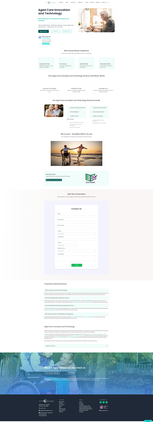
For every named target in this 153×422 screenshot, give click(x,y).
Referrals (98, 2)
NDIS (67, 2)
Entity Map (81, 411)
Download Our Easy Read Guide (54, 180)
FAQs (60, 407)
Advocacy (81, 403)
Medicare (80, 2)
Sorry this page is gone (76, 149)
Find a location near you (52, 373)
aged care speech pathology (87, 302)
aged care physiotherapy (75, 316)
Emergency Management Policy (85, 407)
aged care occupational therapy (77, 335)
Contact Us (103, 2)
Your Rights (81, 404)
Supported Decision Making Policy (85, 408)
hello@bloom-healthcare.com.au (46, 410)
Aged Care (73, 2)
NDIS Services (61, 401)
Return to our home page (76, 157)
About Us (61, 2)
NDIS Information (62, 408)
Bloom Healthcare (46, 36)
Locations (92, 2)
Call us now (67, 31)
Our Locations (61, 404)
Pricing (86, 2)
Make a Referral (43, 31)
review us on (45, 43)
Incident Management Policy (84, 406)
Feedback (61, 411)
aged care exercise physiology (87, 316)
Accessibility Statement (83, 410)
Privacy (80, 401)
